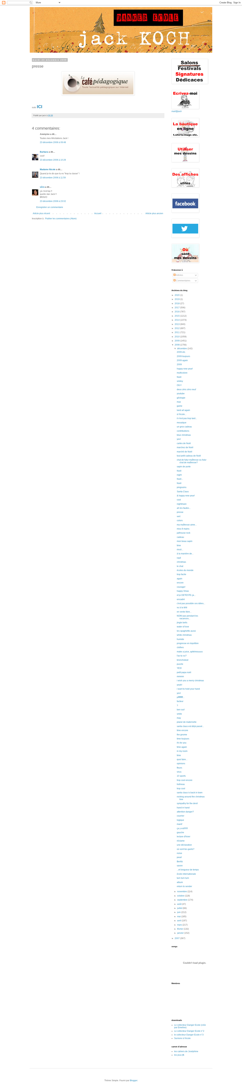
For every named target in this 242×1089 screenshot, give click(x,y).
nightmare (182, 504)
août (179, 904)
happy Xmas (183, 591)
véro (42, 187)
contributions (183, 431)
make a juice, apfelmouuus (190, 651)
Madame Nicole (48, 169)
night (179, 475)
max (179, 402)
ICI (39, 106)
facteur (180, 701)
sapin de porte (184, 466)
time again (182, 747)
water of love (183, 626)
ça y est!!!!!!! (182, 828)
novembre (182, 891)
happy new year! (185, 368)
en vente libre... (184, 612)
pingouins (181, 487)
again (179, 578)
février (180, 929)
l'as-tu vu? (182, 655)
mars (179, 925)
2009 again (182, 360)
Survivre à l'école (182, 1038)
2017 (177, 307)
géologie (181, 398)
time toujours (183, 738)
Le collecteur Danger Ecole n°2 (189, 1031)
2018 (177, 303)
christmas (181, 562)
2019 (177, 299)
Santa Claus (183, 491)
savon (180, 865)
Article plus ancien (154, 213)
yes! (179, 439)
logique (180, 820)
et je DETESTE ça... (186, 595)
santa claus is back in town (189, 792)
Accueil (97, 213)
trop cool (181, 788)
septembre (182, 900)
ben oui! (181, 709)
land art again (183, 410)
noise (179, 853)
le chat (180, 566)
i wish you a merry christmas (190, 680)
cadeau (180, 537)
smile (179, 714)
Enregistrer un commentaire (49, 207)
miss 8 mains (183, 529)
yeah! (179, 685)
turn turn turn (183, 878)
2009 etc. (181, 352)
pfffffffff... (180, 697)
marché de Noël (184, 451)
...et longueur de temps (188, 869)
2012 (177, 328)
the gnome (182, 734)
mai (179, 916)
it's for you (181, 743)
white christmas (184, 635)
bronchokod (182, 660)
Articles (179, 275)
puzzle (180, 664)
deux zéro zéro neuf (186, 389)
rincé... (180, 549)
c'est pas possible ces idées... (191, 603)
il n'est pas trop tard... (187, 418)
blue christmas (184, 435)
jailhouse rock (183, 533)
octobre (181, 896)
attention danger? (185, 812)
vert (178, 516)
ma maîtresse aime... (187, 524)
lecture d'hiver (183, 836)
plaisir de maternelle (186, 722)
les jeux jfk (179, 1055)
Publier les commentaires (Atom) (61, 218)
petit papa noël (184, 672)
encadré (181, 599)
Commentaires (183, 280)
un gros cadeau (184, 426)
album (180, 882)
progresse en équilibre (188, 643)
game (179, 406)
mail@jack (176, 111)
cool (179, 499)
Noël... (180, 479)
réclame (181, 841)
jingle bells (182, 622)
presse (180, 512)
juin (179, 912)
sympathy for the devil (187, 803)
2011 (177, 332)
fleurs (179, 768)
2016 (177, 311)
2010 (177, 336)
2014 (177, 320)
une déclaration (184, 845)
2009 (177, 340)
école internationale (186, 874)
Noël (179, 377)
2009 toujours (183, 356)
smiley (180, 381)
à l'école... (181, 414)
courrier (180, 816)
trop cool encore (184, 780)
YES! (179, 668)
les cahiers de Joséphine (186, 1051)
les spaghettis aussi (186, 631)
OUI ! (179, 385)
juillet (180, 908)
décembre (182, 348)
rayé (179, 558)
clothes (180, 647)
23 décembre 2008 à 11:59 (53, 177)
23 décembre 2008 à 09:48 (53, 142)
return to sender (184, 886)
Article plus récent (41, 213)
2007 (177, 938)
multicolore (182, 373)
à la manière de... (185, 553)
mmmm (180, 676)
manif (179, 824)
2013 (177, 324)
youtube (181, 393)
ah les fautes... (184, 508)
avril (179, 920)
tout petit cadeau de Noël (189, 456)
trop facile (181, 574)
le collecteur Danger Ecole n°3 (189, 1035)
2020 (177, 295)
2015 (177, 316)
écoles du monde (185, 570)
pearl (179, 857)
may (179, 718)
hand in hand (183, 807)
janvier (180, 933)
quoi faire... (182, 759)
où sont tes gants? (185, 849)
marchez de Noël (185, 447)
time (179, 545)
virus (179, 772)
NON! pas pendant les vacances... (187, 617)
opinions (181, 763)
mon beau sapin (184, 541)
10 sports (181, 776)
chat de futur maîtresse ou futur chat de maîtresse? (191, 461)
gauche (180, 832)
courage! (181, 587)
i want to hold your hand (188, 689)
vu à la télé (182, 607)
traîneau (181, 784)
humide (180, 639)
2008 (177, 345)
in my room (182, 751)
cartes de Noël (184, 443)
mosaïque (181, 422)
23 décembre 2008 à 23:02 (53, 201)
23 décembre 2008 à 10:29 (53, 160)
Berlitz (180, 861)
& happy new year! (186, 495)
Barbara (44, 152)
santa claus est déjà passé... (190, 726)
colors (180, 520)
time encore (182, 730)
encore (180, 582)
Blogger (133, 1080)
